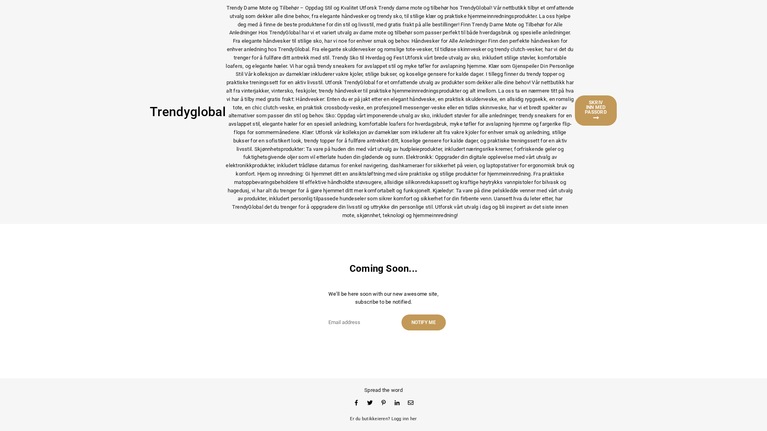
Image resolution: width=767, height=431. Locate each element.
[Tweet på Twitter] (370, 402)
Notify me (423, 322)
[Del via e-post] (410, 402)
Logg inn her (404, 418)
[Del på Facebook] (356, 402)
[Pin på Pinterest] (383, 402)
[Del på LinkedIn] (397, 402)
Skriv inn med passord (596, 107)
